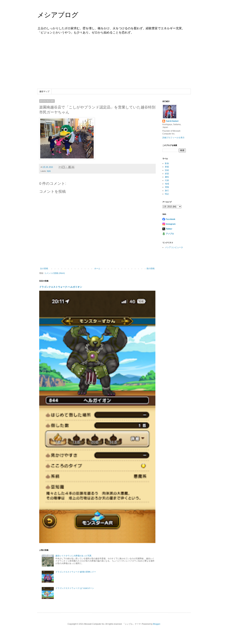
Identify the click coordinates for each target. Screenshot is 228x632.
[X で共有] (66, 167)
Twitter (169, 229)
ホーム (97, 268)
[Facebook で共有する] (69, 167)
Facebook (170, 219)
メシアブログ (57, 14)
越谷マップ (44, 91)
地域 (49, 171)
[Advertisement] (114, 63)
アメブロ (170, 234)
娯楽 (167, 173)
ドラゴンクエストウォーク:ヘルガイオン (60, 287)
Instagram (171, 224)
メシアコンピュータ (174, 247)
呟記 (167, 194)
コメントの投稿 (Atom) (54, 273)
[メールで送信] (60, 167)
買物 (167, 187)
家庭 (167, 167)
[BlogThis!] (63, 167)
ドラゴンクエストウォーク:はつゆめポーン (74, 588)
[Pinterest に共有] (73, 167)
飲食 (167, 163)
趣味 (167, 177)
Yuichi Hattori (172, 121)
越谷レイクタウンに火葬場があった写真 (73, 556)
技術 (167, 170)
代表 (167, 180)
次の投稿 (44, 268)
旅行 (167, 190)
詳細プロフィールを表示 (173, 137)
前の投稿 (151, 268)
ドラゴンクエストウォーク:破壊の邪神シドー (75, 572)
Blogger (156, 624)
